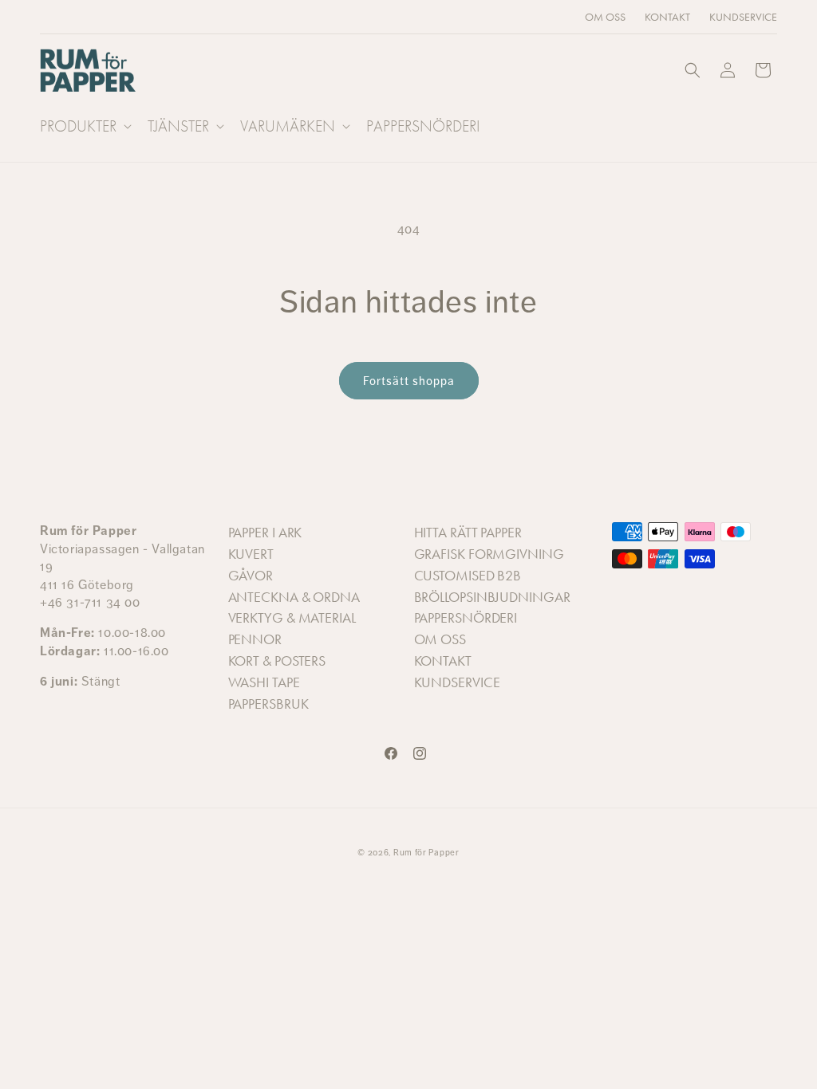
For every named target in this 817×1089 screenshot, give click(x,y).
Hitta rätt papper (468, 532)
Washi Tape (264, 682)
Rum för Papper (426, 852)
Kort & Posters (277, 661)
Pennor (255, 639)
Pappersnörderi (466, 618)
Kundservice (457, 682)
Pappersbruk (268, 704)
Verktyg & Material (292, 618)
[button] (84, 126)
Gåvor (251, 575)
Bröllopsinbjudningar (492, 597)
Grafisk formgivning (489, 554)
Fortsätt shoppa (409, 380)
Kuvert (251, 554)
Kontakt (443, 661)
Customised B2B (468, 575)
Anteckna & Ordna (294, 597)
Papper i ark (265, 532)
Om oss (440, 639)
